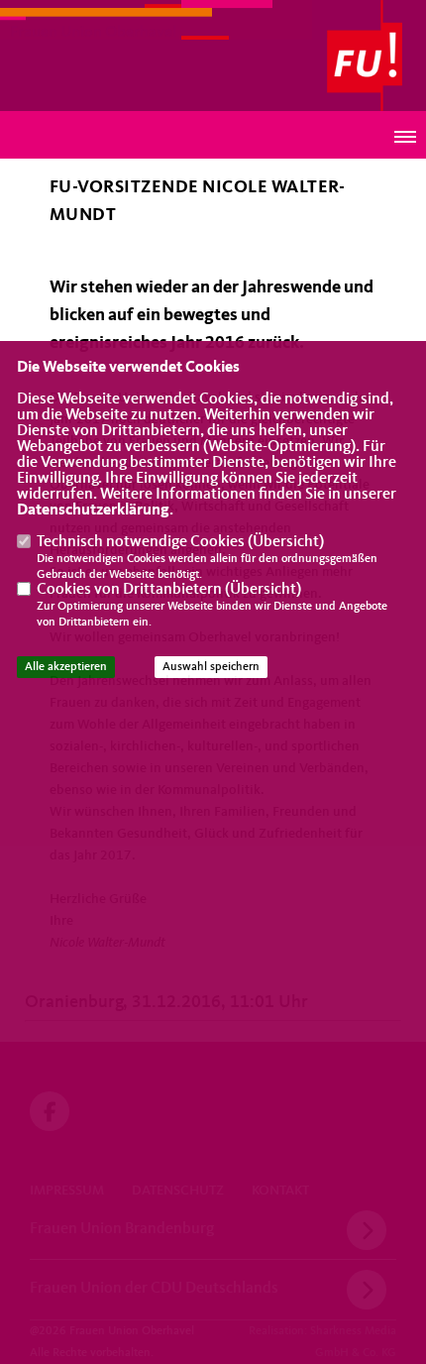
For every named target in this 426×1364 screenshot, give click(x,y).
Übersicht (286, 542)
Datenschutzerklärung (93, 510)
